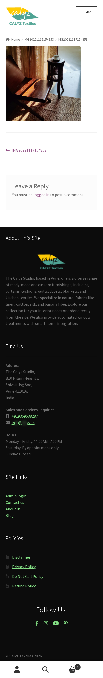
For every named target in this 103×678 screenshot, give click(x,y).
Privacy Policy (24, 566)
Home (16, 39)
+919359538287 (25, 416)
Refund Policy (24, 585)
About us (13, 508)
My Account (17, 669)
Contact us (15, 502)
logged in (42, 194)
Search (51, 669)
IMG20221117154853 (39, 39)
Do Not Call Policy (27, 576)
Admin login (16, 495)
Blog (10, 515)
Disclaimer (21, 557)
